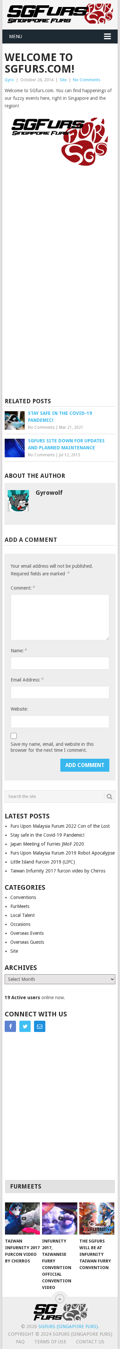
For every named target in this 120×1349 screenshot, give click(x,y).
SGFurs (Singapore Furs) (68, 1326)
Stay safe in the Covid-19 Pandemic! (47, 835)
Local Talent (22, 915)
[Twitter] (25, 1026)
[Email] (39, 1026)
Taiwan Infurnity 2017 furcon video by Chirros (57, 870)
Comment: (23, 588)
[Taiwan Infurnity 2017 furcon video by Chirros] (22, 1218)
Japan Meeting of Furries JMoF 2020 (47, 844)
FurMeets (19, 906)
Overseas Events (27, 933)
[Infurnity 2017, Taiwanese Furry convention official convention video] (59, 1218)
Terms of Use (50, 1341)
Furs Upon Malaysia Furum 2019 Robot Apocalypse (62, 853)
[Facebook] (10, 1026)
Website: (19, 709)
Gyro (9, 79)
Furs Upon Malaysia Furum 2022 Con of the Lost (60, 826)
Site (63, 79)
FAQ (20, 1341)
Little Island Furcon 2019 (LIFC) (42, 862)
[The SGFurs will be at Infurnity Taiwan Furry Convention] (96, 1218)
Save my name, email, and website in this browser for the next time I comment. (52, 747)
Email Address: (27, 679)
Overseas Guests (27, 942)
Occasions (20, 924)
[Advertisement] (60, 221)
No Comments (86, 79)
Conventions (23, 897)
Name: (19, 650)
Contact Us (90, 1341)
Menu (15, 36)
